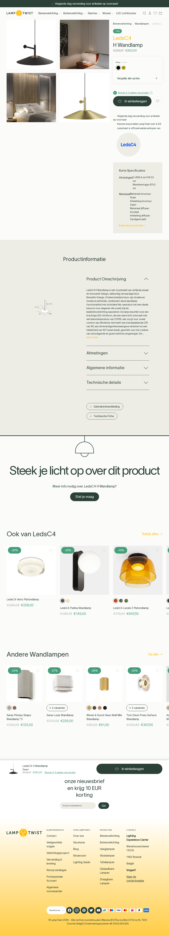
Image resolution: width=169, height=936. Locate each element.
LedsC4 (122, 38)
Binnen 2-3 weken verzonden (60, 772)
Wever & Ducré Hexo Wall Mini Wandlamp (104, 717)
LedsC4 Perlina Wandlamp (75, 607)
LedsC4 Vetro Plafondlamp (23, 599)
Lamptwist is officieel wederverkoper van (138, 128)
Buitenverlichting (73, 13)
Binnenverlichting (48, 13)
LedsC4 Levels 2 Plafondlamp (131, 607)
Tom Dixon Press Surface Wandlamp (141, 717)
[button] (31, 44)
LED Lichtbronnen (126, 13)
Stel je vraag (84, 496)
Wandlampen (142, 23)
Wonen (106, 13)
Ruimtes (92, 13)
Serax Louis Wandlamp (60, 715)
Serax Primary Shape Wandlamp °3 (19, 717)
